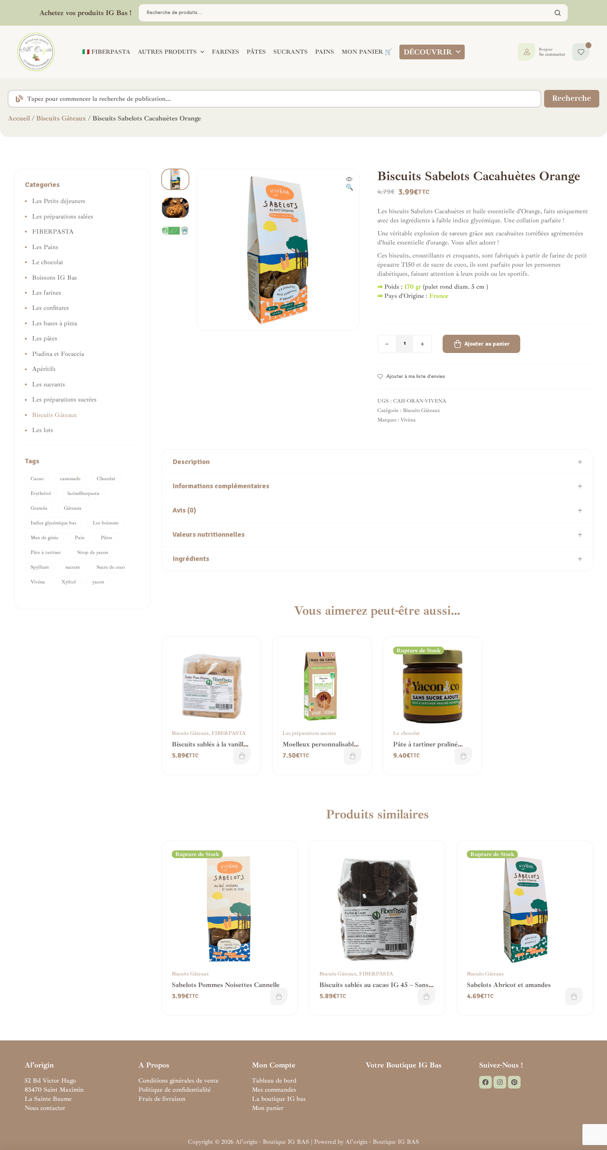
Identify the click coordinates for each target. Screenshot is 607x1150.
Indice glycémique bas (53, 523)
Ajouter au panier (487, 343)
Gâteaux (72, 508)
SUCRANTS (290, 51)
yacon (98, 582)
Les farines (46, 292)
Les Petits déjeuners (58, 201)
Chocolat (106, 479)
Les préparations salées (62, 216)
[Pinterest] (514, 1082)
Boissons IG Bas (54, 277)
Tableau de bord (274, 1080)
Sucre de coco (111, 567)
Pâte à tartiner (46, 552)
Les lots (42, 430)
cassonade (70, 479)
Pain (79, 538)
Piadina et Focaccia (58, 354)
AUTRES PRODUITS (167, 51)
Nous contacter (45, 1108)
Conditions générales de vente (178, 1080)
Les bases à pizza (54, 323)
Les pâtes (44, 338)
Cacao (37, 479)
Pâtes (106, 538)
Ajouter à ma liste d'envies (415, 376)
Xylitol (68, 582)
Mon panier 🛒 (366, 51)
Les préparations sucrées (309, 733)
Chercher (558, 12)
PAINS (324, 51)
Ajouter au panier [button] (242, 756)
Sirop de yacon (92, 552)
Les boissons (105, 523)
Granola (39, 508)
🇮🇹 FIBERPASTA (106, 51)
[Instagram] (500, 1082)
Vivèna (408, 420)
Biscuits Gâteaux (61, 118)
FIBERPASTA (228, 733)
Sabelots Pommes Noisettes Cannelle (226, 985)
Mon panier (267, 1108)
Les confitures (50, 308)
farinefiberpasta (83, 493)
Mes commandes (274, 1089)
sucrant (72, 567)
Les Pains (45, 247)
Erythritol (41, 493)
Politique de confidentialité (174, 1089)
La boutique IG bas (279, 1099)
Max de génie (44, 538)
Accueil (19, 118)
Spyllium (40, 567)
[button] (349, 184)
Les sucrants (48, 384)
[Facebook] (485, 1082)
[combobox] (274, 98)
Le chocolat (406, 733)
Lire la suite (463, 756)
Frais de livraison (161, 1099)
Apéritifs (44, 369)
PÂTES (256, 51)
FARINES (225, 51)
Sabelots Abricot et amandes (509, 985)
